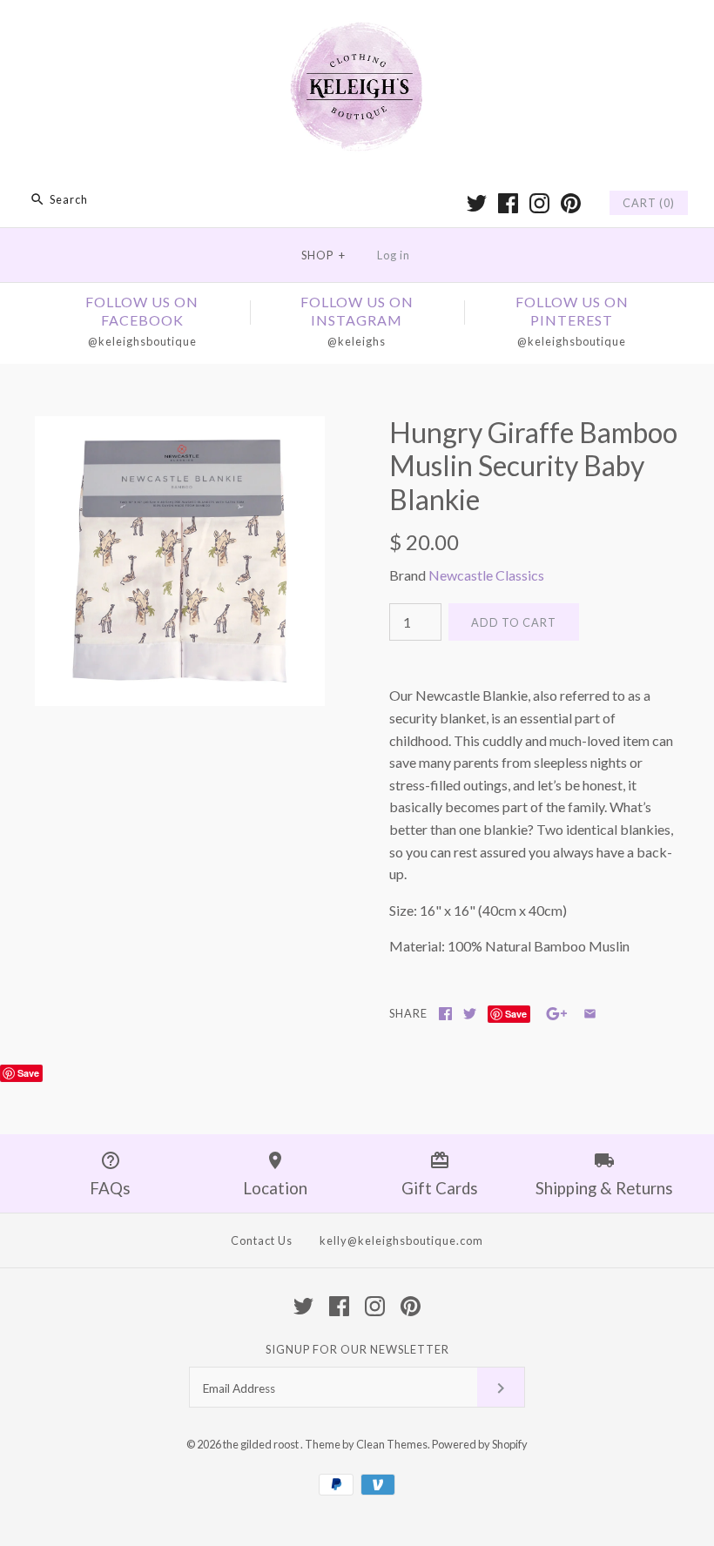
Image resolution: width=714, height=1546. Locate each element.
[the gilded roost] (357, 28)
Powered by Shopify (480, 1444)
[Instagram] (539, 203)
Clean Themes (392, 1444)
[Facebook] (508, 203)
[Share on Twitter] (469, 1013)
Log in (393, 255)
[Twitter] (477, 203)
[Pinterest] (571, 203)
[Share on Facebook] (445, 1013)
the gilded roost (261, 1444)
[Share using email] (589, 1013)
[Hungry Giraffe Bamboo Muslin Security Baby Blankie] (180, 427)
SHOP (323, 255)
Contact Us (262, 1240)
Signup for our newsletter (357, 1349)
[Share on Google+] (557, 1013)
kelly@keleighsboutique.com (401, 1240)
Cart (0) (649, 203)
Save (516, 1013)
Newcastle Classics (486, 575)
